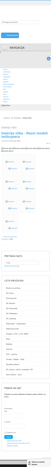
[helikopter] (10, 162)
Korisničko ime (6, 410)
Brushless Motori (12, 364)
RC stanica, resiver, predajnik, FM (19, 369)
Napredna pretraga (11, 266)
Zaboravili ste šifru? (14, 441)
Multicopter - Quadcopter (16, 324)
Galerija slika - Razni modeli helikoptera (24, 135)
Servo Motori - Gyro (14, 375)
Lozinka (6, 422)
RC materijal (11, 319)
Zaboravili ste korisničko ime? (18, 443)
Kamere (9, 349)
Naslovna (7, 118)
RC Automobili (11, 308)
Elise (8, 339)
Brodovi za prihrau (13, 288)
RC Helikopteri (16, 118)
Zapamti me (11, 432)
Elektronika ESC (12, 329)
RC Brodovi (10, 303)
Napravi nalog (12, 446)
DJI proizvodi (11, 298)
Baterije (9, 344)
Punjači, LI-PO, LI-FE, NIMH (17, 334)
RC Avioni (10, 293)
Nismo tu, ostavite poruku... (38, 463)
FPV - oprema (11, 354)
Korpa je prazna (12, 35)
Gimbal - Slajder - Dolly (15, 359)
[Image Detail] (13, 168)
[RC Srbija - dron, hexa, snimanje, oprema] (21, 10)
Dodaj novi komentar (10, 237)
